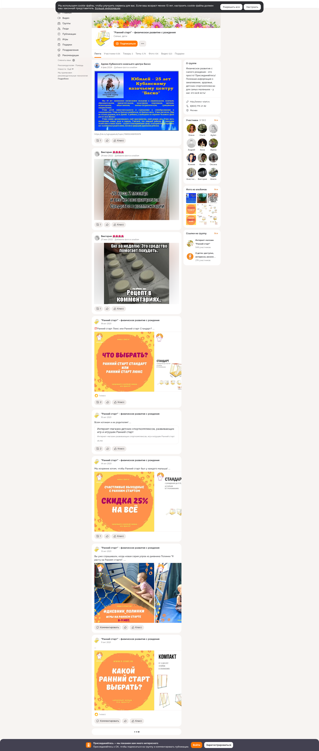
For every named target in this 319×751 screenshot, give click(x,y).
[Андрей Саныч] (191, 143)
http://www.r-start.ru (200, 101)
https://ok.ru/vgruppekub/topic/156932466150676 (117, 134)
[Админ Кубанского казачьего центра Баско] (97, 65)
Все (216, 120)
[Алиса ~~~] (213, 172)
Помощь (79, 65)
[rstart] (97, 321)
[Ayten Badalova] (213, 128)
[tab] (97, 53)
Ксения (191, 164)
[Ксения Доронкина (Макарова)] (191, 157)
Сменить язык (64, 60)
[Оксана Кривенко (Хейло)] (213, 157)
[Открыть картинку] (124, 362)
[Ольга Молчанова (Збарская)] (202, 128)
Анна (202, 149)
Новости (62, 69)
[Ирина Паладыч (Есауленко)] (213, 143)
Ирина (213, 149)
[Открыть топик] (136, 328)
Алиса (213, 179)
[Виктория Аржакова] (202, 172)
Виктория (202, 179)
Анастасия (191, 179)
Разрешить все (231, 6)
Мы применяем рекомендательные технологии (73, 75)
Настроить (252, 6)
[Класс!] (96, 396)
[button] (126, 44)
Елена (191, 135)
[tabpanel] (136, 393)
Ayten (213, 135)
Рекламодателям (66, 65)
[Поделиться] (107, 140)
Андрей (191, 149)
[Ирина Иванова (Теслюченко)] (202, 157)
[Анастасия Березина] (191, 172)
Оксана (213, 164)
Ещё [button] (69, 69)
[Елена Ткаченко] (191, 128)
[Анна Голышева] (202, 143)
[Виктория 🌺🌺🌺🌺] (97, 153)
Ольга (202, 135)
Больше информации (107, 8)
